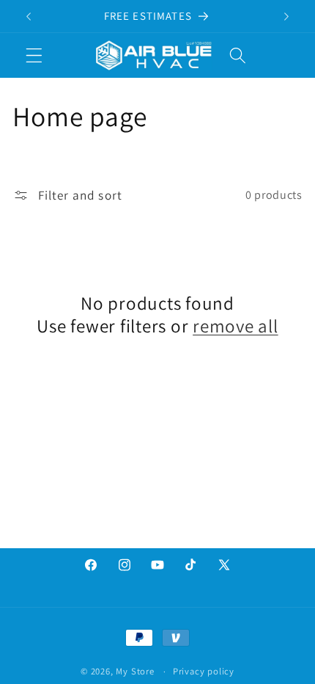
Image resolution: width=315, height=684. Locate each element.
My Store (135, 671)
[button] (34, 55)
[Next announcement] (286, 16)
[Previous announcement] (28, 16)
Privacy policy (203, 671)
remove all (235, 326)
